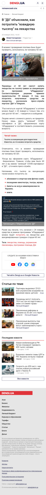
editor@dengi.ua (21, 484)
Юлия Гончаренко (14, 38)
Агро (42, 293)
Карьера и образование (11, 417)
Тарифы (5, 420)
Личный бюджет (18, 14)
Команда (5, 461)
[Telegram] (26, 264)
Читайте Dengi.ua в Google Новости (23, 275)
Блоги (4, 431)
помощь (21, 242)
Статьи (5, 427)
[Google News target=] (33, 264)
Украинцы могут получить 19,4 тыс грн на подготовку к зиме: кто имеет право (29, 301)
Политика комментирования (12, 480)
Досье (4, 434)
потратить (20, 235)
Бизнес (5, 403)
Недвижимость (8, 410)
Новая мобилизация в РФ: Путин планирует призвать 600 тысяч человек (28, 345)
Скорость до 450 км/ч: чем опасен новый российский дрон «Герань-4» (28, 368)
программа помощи (23, 245)
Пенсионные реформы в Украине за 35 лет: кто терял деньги (29, 312)
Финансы (5, 407)
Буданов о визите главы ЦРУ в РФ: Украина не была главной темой (30, 356)
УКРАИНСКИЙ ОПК (9, 8)
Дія (34, 245)
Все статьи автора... (15, 40)
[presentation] (41, 8)
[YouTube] (13, 264)
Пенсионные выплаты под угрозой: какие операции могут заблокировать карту (29, 323)
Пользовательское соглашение (13, 477)
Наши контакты (7, 467)
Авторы (4, 464)
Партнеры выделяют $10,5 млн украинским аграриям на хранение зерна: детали (29, 290)
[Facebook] (20, 264)
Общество (6, 424)
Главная (6, 14)
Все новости (23, 379)
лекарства (12, 242)
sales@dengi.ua (33, 487)
